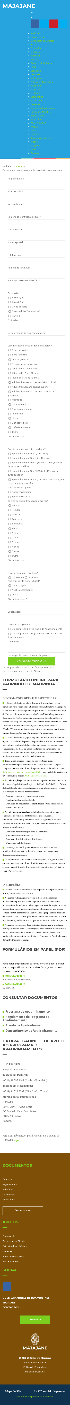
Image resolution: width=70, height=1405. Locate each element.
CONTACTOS (11, 1307)
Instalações (36, 100)
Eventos (35, 153)
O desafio (36, 48)
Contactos (36, 70)
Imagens (35, 145)
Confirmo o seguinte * (19, 624)
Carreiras (35, 104)
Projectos (35, 89)
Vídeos (34, 141)
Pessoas (35, 59)
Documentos (9, 1194)
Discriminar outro (16, 436)
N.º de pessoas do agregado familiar (26, 332)
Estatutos (7, 1179)
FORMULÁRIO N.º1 (15, 975)
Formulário (36, 119)
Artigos (34, 126)
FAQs (33, 66)
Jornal (34, 149)
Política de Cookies (35, 1371)
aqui (16, 1140)
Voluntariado (37, 115)
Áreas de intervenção (42, 81)
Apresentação (38, 36)
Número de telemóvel (19, 267)
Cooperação (9, 1236)
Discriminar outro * (17, 599)
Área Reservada (23, 1210)
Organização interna (41, 63)
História (35, 44)
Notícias (35, 130)
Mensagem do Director (42, 40)
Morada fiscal (15, 229)
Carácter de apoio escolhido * (23, 572)
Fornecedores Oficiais (14, 1241)
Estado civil (13, 293)
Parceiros (35, 55)
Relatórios (8, 1189)
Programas (36, 85)
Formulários (9, 1199)
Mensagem (13, 641)
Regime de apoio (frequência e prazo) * (28, 500)
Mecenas (7, 1251)
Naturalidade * (15, 191)
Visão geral (36, 78)
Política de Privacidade (35, 775)
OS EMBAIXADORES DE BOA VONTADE (26, 1297)
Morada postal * (16, 242)
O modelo (36, 51)
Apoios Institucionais (13, 1256)
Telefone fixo (14, 254)
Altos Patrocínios (11, 1261)
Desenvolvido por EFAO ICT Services (35, 1396)
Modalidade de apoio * (19, 487)
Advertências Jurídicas (35, 1362)
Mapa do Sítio (13, 1391)
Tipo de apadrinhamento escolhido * (27, 449)
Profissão (13, 320)
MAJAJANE (9, 1302)
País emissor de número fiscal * (24, 580)
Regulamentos (10, 1184)
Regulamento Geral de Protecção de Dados (22, 771)
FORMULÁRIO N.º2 (15, 984)
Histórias (35, 134)
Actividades (36, 93)
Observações (15, 611)
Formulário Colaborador (43, 107)
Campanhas (37, 96)
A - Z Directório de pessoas (49, 1391)
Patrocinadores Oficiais (15, 1246)
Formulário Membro (41, 111)
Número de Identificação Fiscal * (24, 216)
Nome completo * (16, 178)
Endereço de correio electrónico (24, 280)
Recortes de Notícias (41, 137)
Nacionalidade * (16, 204)
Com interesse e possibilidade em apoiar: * (30, 345)
